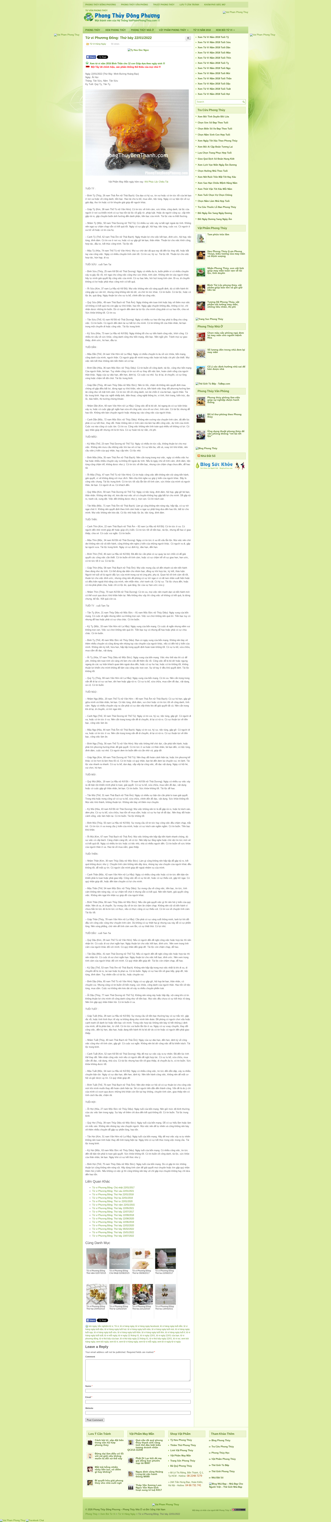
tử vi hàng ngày (127, 1326)
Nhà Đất (216, 1477)
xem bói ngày (102, 1342)
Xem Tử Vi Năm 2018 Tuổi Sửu (214, 42)
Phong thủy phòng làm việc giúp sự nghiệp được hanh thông (223, 400)
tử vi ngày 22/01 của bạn (167, 1335)
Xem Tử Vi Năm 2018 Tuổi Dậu (214, 83)
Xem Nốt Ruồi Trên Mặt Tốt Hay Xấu (217, 177)
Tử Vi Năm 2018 (202, 30)
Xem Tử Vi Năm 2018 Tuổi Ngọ (214, 68)
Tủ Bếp (225, 1465)
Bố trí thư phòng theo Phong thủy (224, 415)
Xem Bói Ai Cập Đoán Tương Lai (215, 146)
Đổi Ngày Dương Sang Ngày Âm (215, 219)
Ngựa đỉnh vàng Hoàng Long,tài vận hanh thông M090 (149, 1474)
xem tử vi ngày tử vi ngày (169, 1342)
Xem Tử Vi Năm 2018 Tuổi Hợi (214, 94)
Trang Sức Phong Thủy (182, 1460)
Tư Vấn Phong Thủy (96, 10)
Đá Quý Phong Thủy (181, 1466)
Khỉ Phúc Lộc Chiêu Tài (156, 181)
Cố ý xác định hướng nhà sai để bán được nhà (226, 367)
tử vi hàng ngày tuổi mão (139, 1329)
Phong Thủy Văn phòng (134, 4)
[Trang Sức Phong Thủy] (209, 319)
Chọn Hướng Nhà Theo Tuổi (213, 171)
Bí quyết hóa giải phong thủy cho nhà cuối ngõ (109, 1481)
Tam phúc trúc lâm (218, 234)
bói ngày (93, 1326)
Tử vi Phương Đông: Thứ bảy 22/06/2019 (113, 1222)
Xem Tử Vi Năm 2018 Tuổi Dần (214, 47)
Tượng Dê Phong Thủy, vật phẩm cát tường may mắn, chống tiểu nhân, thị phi (223, 304)
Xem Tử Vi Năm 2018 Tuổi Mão (214, 52)
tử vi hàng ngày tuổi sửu (105, 1332)
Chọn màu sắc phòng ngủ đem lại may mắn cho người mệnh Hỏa (225, 335)
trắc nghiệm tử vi (105, 1326)
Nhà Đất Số (208, 455)
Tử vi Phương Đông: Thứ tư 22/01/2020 (112, 1201)
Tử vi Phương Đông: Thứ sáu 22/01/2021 (113, 1191)
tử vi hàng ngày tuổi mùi (163, 1329)
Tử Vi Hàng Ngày (98, 44)
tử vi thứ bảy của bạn (109, 1338)
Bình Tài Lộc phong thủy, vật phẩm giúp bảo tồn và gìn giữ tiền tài (224, 287)
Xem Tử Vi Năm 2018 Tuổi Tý (213, 37)
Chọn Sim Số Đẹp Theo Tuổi (213, 122)
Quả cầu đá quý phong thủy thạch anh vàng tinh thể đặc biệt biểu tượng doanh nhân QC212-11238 (145, 1445)
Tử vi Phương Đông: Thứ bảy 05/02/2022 (113, 1229)
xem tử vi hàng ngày (128, 1342)
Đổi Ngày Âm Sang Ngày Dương (215, 213)
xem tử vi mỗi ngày (147, 1342)
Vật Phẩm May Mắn (180, 1455)
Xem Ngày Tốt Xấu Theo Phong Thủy (217, 140)
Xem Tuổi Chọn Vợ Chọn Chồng (215, 195)
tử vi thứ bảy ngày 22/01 (160, 1338)
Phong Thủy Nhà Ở (142, 30)
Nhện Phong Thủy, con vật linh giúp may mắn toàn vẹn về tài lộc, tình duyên (225, 270)
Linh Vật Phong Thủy (181, 1450)
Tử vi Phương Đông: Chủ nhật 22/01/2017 (113, 1187)
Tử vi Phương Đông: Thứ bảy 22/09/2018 (113, 1215)
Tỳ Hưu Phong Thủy (181, 1440)
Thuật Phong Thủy (163, 4)
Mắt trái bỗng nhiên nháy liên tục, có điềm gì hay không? (108, 1469)
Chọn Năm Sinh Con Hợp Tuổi (214, 134)
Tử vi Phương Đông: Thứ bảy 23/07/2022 (113, 1236)
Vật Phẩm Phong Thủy (173, 30)
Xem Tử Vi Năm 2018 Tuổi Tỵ (213, 63)
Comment (90, 1357)
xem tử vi (114, 1342)
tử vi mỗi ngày (110, 1335)
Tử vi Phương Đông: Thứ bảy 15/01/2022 (113, 1232)
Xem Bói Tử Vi (225, 30)
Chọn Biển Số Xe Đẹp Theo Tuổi (215, 128)
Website (89, 1408)
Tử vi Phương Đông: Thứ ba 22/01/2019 (112, 1198)
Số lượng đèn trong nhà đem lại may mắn (226, 350)
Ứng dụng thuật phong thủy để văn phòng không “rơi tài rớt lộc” (225, 433)
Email (88, 1397)
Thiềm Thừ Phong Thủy (183, 1445)
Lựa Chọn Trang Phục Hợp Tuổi (215, 152)
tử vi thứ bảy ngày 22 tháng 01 (134, 1338)
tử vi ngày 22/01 (147, 1335)
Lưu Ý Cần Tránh (189, 4)
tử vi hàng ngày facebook (147, 1326)
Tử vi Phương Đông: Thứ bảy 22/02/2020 (113, 1225)
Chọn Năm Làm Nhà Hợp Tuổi (214, 201)
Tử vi (116, 1326)
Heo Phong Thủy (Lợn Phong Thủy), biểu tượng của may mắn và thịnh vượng (226, 253)
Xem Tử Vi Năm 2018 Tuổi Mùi (214, 73)
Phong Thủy (92, 30)
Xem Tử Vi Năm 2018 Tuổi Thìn (214, 58)
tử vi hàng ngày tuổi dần (171, 1326)
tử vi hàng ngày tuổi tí (175, 1332)
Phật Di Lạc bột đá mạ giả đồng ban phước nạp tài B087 (149, 1460)
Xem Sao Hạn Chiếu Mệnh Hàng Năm (217, 183)
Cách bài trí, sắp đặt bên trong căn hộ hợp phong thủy (109, 1442)
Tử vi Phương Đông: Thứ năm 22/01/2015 (113, 1205)
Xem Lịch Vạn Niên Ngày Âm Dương (217, 165)
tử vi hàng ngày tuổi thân (129, 1332)
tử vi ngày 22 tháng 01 (128, 1335)
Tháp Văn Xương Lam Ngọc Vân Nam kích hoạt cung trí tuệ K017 (149, 1487)
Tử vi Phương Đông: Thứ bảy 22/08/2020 (113, 1218)
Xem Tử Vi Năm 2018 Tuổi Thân (215, 78)
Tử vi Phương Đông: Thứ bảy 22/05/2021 (113, 1208)
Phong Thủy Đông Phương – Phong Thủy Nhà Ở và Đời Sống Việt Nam (129, 1509)
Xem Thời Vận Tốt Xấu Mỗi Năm (215, 189)
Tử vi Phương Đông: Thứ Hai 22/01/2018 (113, 1194)
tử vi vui (176, 1338)
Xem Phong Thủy (115, 30)
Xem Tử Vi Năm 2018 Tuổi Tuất (214, 89)
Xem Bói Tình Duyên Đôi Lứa (213, 116)
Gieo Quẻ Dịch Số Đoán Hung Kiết (216, 159)
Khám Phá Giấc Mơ (214, 4)
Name (89, 1386)
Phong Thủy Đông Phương (100, 4)
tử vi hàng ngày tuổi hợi (115, 1329)
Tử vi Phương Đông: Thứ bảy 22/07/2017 (113, 1211)
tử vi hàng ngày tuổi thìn (153, 1332)
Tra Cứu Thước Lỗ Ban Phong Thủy (217, 207)
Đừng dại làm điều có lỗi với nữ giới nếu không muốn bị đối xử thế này (109, 1456)
